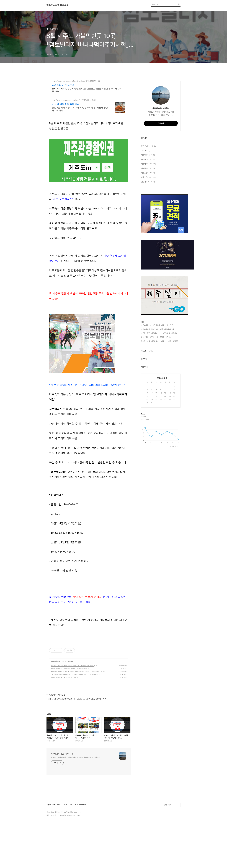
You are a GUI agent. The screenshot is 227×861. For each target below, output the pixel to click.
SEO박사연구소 (169, 788)
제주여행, (174, 333)
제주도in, (164, 341)
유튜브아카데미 (169, 775)
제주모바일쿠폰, (173, 341)
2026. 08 (161, 378)
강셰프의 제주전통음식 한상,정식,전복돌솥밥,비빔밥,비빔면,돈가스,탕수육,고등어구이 (88, 90)
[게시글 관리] (60, 650)
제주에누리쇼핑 (169, 746)
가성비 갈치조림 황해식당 (65, 103)
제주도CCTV (67, 805)
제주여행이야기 (148, 155)
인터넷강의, (145, 337)
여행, (157, 337)
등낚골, (162, 337)
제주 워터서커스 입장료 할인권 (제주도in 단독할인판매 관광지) (73, 666)
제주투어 (167, 771)
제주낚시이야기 (148, 164)
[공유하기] (57, 650)
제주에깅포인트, (156, 333)
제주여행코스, (155, 341)
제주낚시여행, (145, 329)
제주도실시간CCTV (170, 759)
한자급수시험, (145, 341)
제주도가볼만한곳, (167, 325)
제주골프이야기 (148, 168)
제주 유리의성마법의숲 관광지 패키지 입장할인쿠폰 (69, 669)
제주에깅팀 (167, 801)
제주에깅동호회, (169, 329)
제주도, (152, 337)
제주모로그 (167, 763)
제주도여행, (166, 333)
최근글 (143, 351)
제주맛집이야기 (56, 661)
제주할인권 (167, 733)
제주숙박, (169, 337)
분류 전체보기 (148, 146)
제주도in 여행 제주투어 (58, 5)
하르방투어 (167, 729)
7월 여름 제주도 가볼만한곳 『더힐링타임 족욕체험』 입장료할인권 (74, 674)
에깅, (161, 329)
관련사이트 (167, 805)
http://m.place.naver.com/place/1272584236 (71, 100)
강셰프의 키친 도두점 (63, 84)
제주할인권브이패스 (170, 750)
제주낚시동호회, (146, 325)
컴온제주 (167, 796)
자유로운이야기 (148, 177)
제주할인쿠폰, (145, 333)
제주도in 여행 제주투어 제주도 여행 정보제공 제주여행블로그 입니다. (75, 757)
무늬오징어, (155, 329)
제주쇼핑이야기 (148, 173)
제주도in (167, 725)
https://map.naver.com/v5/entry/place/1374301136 (74, 81)
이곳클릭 (54, 298)
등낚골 (166, 738)
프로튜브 (167, 784)
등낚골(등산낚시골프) (54, 805)
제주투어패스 (168, 780)
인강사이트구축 (148, 182)
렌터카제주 (167, 767)
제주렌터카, (156, 325)
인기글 (150, 351)
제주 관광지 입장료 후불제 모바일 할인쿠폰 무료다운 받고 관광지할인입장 (77, 671)
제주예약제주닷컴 (170, 754)
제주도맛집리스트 (81, 805)
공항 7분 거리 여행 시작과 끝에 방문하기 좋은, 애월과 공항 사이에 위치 (80, 109)
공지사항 (145, 151)
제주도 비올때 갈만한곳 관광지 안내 (63, 677)
